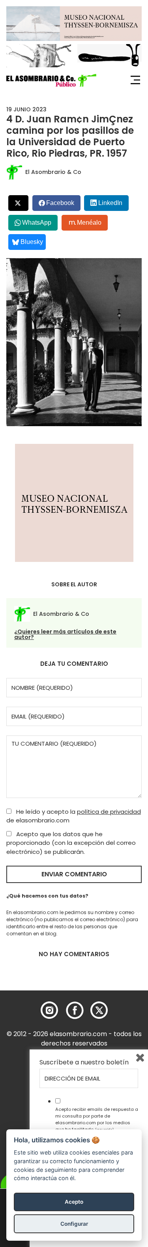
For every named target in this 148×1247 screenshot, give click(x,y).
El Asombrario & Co (53, 172)
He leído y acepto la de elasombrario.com (73, 816)
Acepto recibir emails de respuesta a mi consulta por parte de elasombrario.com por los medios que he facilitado (96, 1119)
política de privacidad (109, 811)
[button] (51, 80)
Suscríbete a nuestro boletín (84, 1062)
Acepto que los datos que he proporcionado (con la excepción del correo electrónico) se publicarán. (71, 843)
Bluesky (32, 241)
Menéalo (89, 222)
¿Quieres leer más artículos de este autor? (65, 634)
